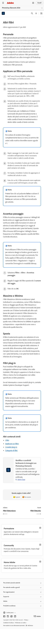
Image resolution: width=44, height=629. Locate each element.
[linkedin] (15, 616)
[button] (33, 3)
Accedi (39, 3)
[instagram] (8, 616)
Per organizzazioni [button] (8, 592)
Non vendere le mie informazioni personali (14, 625)
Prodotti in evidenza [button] (9, 606)
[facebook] (4, 616)
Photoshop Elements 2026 (11, 8)
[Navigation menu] (3, 3)
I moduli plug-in (11, 447)
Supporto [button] (6, 596)
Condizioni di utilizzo (8, 622)
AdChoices (30, 625)
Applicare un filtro (12, 444)
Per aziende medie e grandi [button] (11, 587)
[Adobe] (10, 3)
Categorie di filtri (11, 450)
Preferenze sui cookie (20, 622)
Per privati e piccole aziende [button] (11, 583)
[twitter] (11, 616)
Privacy (26, 620)
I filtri (7, 440)
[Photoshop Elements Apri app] (41, 13)
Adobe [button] (5, 601)
